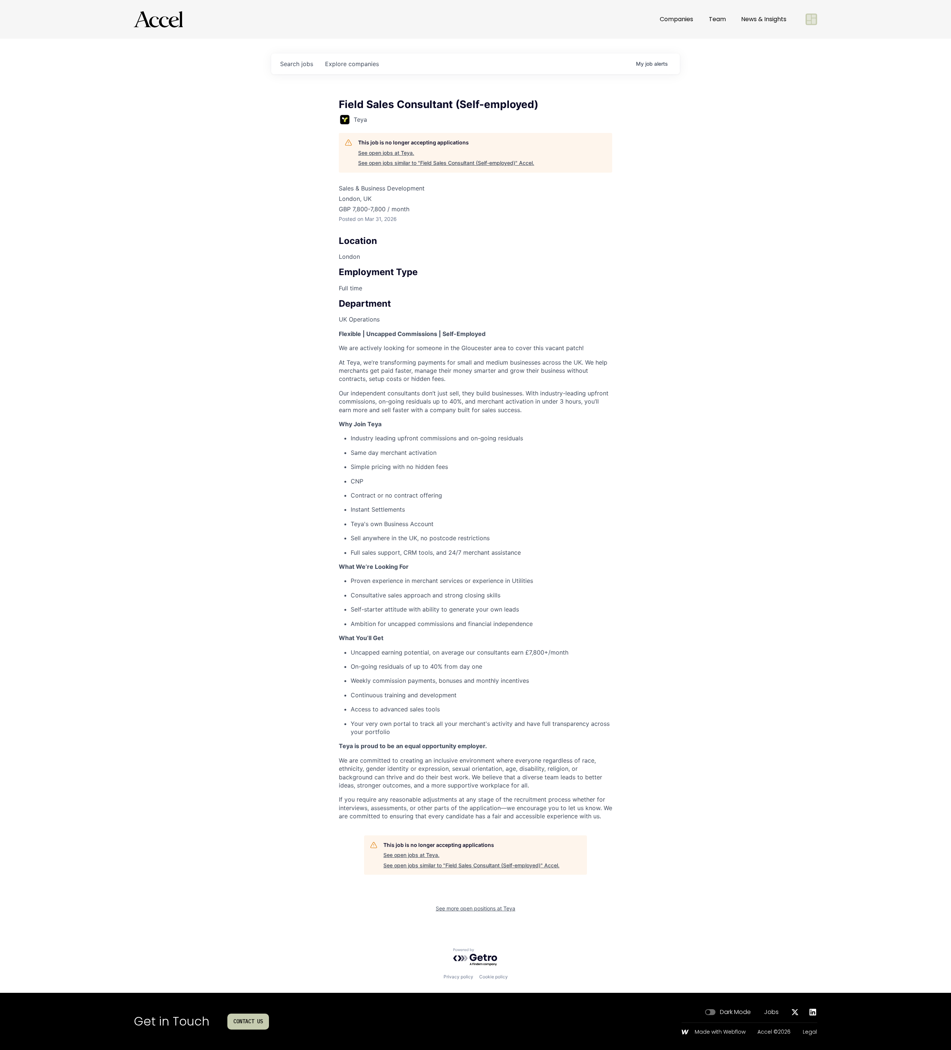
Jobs (771, 1012)
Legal (810, 1032)
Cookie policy (493, 976)
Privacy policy (458, 976)
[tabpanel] (475, 575)
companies (352, 64)
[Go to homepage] (158, 19)
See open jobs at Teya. (386, 153)
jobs (296, 64)
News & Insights (763, 19)
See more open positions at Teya (475, 908)
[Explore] (811, 19)
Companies (676, 19)
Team (717, 19)
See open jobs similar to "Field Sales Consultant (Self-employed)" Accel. (446, 163)
